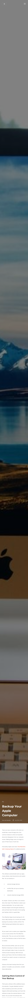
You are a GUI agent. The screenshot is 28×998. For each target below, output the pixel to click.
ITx (3, 802)
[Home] (4, 3)
